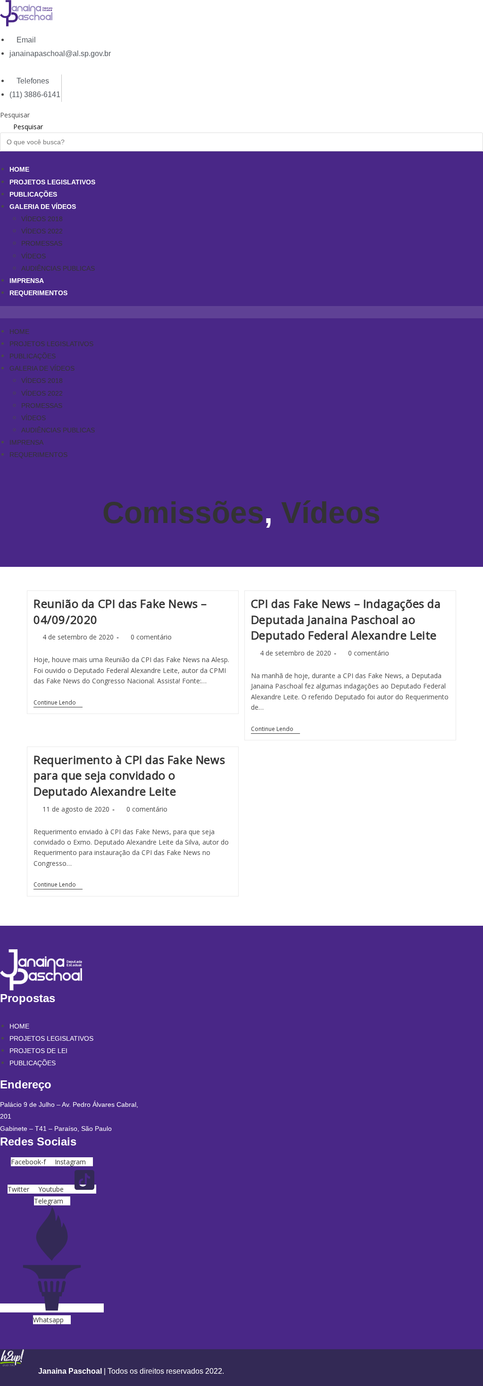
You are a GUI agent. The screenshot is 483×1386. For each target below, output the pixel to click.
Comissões (183, 513)
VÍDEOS (33, 256)
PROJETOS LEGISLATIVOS (52, 182)
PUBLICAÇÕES (33, 194)
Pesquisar (15, 114)
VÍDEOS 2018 (42, 219)
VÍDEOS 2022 (42, 231)
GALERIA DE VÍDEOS (42, 206)
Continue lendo (58, 703)
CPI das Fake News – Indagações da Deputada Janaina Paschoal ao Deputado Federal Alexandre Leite (346, 619)
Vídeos (331, 513)
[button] (241, 312)
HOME (19, 169)
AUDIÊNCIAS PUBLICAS (58, 268)
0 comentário (151, 636)
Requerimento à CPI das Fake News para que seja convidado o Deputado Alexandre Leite (129, 775)
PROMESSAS (41, 243)
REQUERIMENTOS (38, 293)
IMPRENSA (26, 280)
